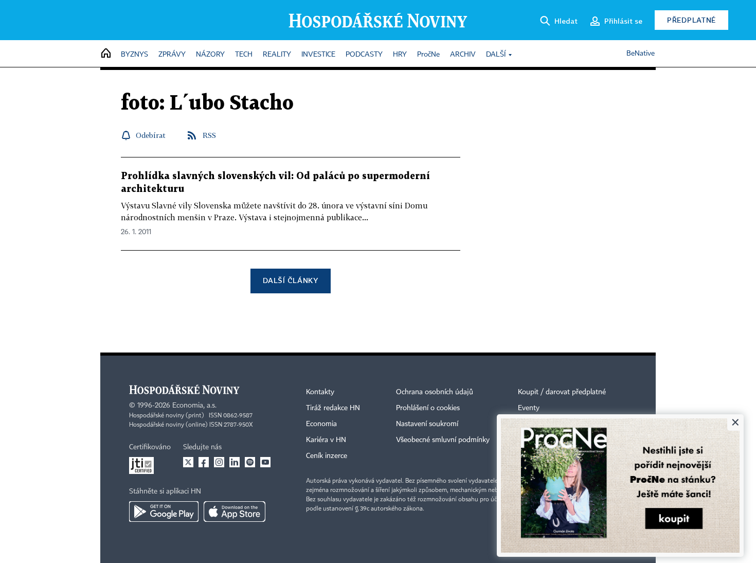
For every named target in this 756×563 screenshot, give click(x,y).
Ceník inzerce (326, 456)
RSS (209, 135)
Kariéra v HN (326, 440)
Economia (321, 424)
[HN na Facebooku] (204, 462)
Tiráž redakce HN (333, 408)
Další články (290, 280)
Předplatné (691, 19)
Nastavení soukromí (427, 424)
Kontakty (320, 392)
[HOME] (106, 53)
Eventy (528, 408)
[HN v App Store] (234, 511)
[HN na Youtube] (265, 462)
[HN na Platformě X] (188, 462)
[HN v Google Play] (164, 511)
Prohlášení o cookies (428, 408)
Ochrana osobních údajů (434, 392)
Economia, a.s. (194, 405)
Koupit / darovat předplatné (562, 392)
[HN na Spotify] (250, 462)
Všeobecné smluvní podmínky (443, 440)
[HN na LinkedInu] (234, 462)
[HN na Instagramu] (219, 462)
